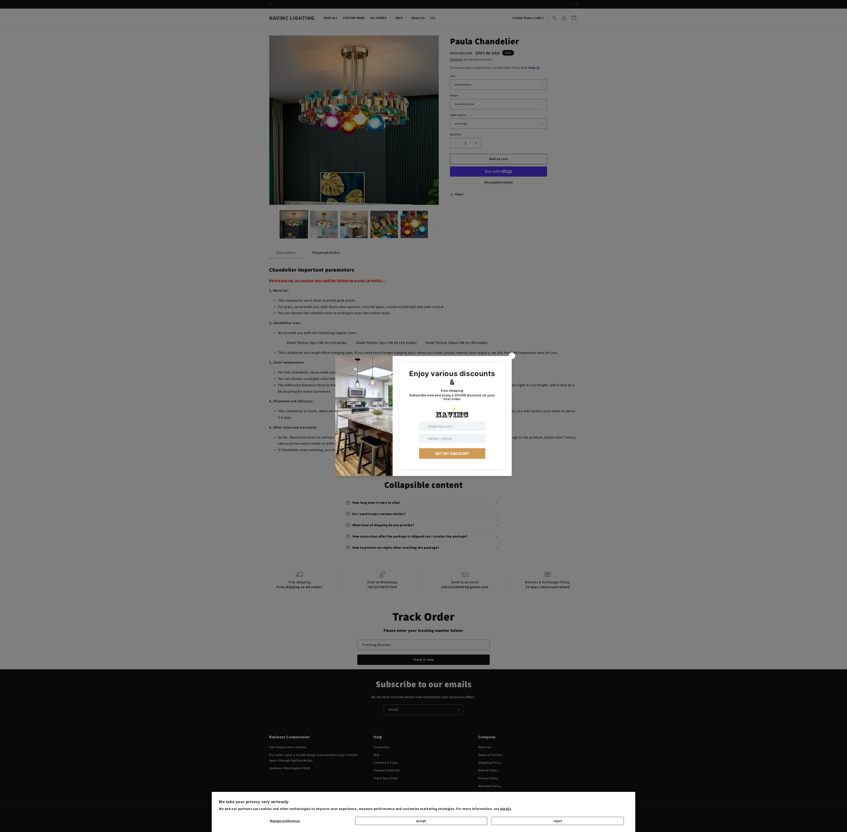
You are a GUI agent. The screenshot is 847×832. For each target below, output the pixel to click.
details (505, 808)
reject (557, 821)
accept (421, 821)
